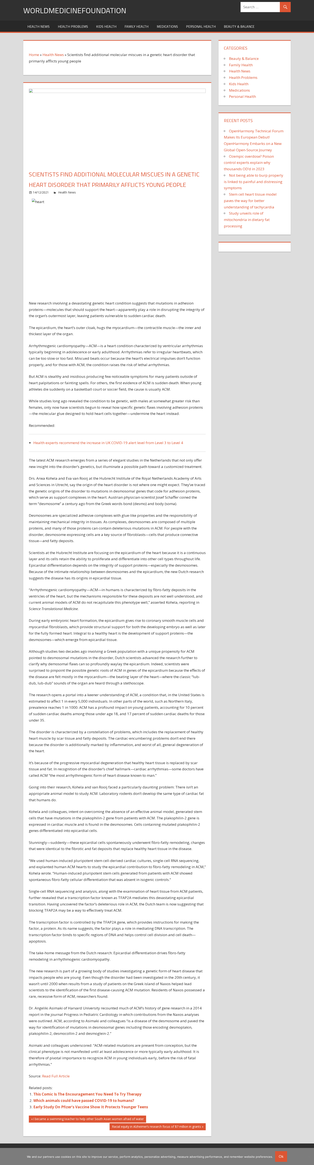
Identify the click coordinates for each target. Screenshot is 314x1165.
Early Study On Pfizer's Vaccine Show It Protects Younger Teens (90, 1106)
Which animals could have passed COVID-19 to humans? (83, 1100)
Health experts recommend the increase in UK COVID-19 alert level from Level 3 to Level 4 (108, 442)
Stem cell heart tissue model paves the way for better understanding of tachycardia (250, 200)
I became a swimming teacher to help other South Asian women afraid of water (88, 1120)
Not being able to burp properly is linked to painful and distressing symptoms (253, 182)
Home (34, 54)
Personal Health (201, 26)
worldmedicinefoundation (74, 10)
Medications (167, 26)
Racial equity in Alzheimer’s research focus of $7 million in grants (156, 1127)
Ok (281, 1156)
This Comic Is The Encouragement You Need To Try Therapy (87, 1094)
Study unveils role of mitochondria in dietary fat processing (247, 219)
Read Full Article (56, 1076)
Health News (38, 26)
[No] (309, 1156)
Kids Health (106, 26)
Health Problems (73, 26)
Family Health (136, 26)
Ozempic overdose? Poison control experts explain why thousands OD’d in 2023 (249, 163)
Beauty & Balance (239, 26)
